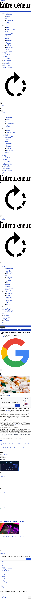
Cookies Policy (3, 579)
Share (1, 369)
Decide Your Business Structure (10, 20)
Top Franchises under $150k (6, 317)
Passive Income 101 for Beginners (9, 57)
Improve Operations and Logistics (9, 288)
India (2, 595)
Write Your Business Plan (9, 272)
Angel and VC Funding (9, 277)
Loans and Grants (8, 23)
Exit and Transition (7, 49)
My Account (3, 104)
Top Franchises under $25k (6, 315)
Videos (2, 173)
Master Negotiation (8, 41)
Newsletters (3, 322)
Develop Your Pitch (8, 142)
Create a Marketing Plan (9, 297)
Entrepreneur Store (3, 476)
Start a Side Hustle (4, 52)
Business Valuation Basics (9, 51)
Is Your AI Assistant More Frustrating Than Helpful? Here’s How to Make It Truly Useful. (14, 536)
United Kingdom (4, 597)
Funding (6, 275)
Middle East (3, 596)
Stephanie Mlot (3, 336)
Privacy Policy (3, 578)
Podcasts (3, 172)
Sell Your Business (8, 50)
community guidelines (5, 454)
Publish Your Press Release (5, 567)
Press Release (3, 324)
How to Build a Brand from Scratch (10, 29)
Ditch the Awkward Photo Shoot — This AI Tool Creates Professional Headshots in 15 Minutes (14, 506)
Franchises (3, 313)
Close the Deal (8, 295)
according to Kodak (8, 410)
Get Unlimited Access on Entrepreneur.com (7, 568)
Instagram (3, 587)
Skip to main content (2, 0)
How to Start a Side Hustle (8, 54)
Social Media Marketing (9, 45)
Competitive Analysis (8, 15)
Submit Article (3, 105)
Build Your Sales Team (9, 293)
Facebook (3, 584)
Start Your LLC (3, 219)
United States (3, 593)
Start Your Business (5, 13)
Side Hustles (4, 306)
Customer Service (7, 36)
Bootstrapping (7, 22)
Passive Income (5, 56)
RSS (2, 588)
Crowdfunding (8, 24)
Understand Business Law (8, 34)
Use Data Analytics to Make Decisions (9, 33)
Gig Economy (4, 59)
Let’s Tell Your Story (4, 576)
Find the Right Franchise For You (7, 60)
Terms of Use (3, 577)
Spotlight (3, 565)
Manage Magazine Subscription (5, 570)
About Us (3, 571)
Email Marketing (8, 299)
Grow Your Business (5, 37)
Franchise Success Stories (6, 64)
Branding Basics (6, 279)
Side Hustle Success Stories (8, 308)
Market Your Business (7, 42)
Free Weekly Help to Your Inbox (7, 55)
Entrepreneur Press (4, 574)
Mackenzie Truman (3, 492)
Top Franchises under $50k (6, 62)
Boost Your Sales (7, 38)
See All (1, 442)
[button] (15, 221)
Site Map (3, 580)
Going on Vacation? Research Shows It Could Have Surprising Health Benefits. (12, 521)
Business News (3, 171)
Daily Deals (3, 575)
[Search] (0, 183)
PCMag (9, 395)
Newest (2, 457)
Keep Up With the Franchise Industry (7, 67)
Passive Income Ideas (7, 58)
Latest (1, 440)
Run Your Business (5, 32)
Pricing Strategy (8, 16)
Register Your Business (9, 21)
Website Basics (8, 281)
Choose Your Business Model (9, 19)
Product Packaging (8, 28)
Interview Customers (8, 17)
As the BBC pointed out (17, 424)
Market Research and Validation (8, 14)
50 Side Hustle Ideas (7, 53)
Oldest (5, 457)
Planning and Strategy (7, 18)
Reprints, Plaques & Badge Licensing (6, 582)
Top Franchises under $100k (6, 63)
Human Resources (7, 35)
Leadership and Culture (7, 151)
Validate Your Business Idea (9, 270)
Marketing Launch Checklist (9, 47)
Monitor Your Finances (7, 286)
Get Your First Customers (9, 44)
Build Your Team (7, 30)
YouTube (3, 586)
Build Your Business (4, 266)
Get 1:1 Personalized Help (6, 66)
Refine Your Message (8, 43)
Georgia (2, 594)
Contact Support (3, 581)
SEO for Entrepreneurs (9, 46)
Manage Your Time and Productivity (9, 290)
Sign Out (3, 106)
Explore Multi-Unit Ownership (6, 319)
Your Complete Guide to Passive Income (9, 310)
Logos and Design (8, 27)
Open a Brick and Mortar (8, 284)
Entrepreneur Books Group (5, 573)
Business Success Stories (7, 302)
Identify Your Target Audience (9, 268)
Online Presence (6, 31)
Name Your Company (8, 26)
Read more (21, 438)
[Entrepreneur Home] (0, 328)
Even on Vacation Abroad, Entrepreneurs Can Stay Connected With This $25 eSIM (13, 551)
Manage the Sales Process (9, 40)
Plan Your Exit (8, 304)
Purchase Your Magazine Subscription (6, 569)
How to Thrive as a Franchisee (6, 65)
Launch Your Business (5, 25)
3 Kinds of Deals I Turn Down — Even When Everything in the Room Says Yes (12, 447)
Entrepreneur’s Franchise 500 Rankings (7, 61)
